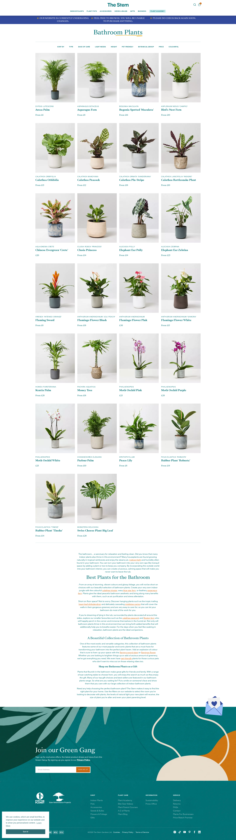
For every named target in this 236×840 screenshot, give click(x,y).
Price (161, 47)
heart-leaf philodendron (90, 604)
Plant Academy (125, 800)
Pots (92, 804)
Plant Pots (92, 11)
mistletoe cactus (132, 604)
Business (142, 11)
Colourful (174, 47)
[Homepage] (118, 5)
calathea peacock (130, 618)
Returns (176, 804)
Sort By (60, 47)
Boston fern (149, 618)
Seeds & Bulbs (121, 11)
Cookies (116, 832)
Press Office (151, 804)
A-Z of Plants (124, 811)
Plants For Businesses (183, 814)
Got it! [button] (25, 832)
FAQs (175, 807)
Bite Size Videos (125, 804)
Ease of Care (84, 47)
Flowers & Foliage (98, 814)
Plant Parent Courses (128, 807)
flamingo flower (148, 653)
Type (71, 47)
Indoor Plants (77, 11)
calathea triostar (109, 591)
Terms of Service (142, 832)
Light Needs (100, 47)
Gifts (132, 11)
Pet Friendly (127, 47)
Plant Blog (122, 814)
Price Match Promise (182, 818)
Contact (176, 811)
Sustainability (152, 800)
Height (114, 47)
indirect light (135, 560)
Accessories (106, 11)
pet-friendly (126, 659)
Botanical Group (146, 47)
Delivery (177, 800)
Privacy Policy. (83, 760)
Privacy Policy (127, 832)
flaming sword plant (129, 653)
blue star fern (129, 591)
